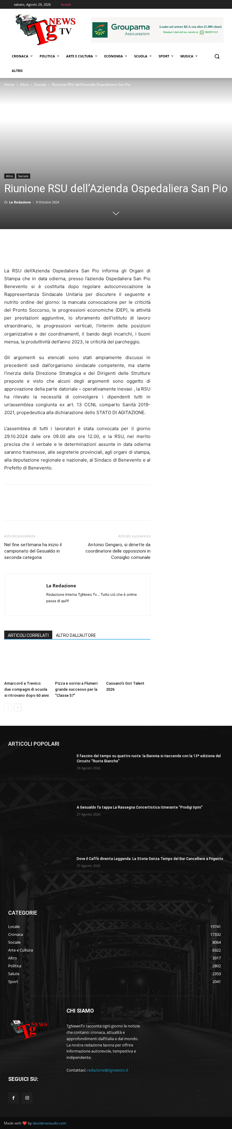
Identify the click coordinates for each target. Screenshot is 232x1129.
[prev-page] (8, 707)
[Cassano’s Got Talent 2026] (128, 663)
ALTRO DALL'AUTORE (76, 635)
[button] (217, 56)
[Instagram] (27, 1098)
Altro (24, 84)
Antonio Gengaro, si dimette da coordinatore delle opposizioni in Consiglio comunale (117, 551)
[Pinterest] (38, 250)
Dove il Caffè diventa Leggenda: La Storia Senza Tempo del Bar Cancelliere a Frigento (150, 859)
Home (9, 84)
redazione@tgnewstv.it (107, 1070)
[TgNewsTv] (45, 30)
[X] (24, 250)
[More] (66, 250)
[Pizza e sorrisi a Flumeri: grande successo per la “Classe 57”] (77, 663)
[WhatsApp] (52, 250)
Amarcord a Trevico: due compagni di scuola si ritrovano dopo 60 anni (26, 689)
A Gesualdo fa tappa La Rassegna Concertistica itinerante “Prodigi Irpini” (140, 807)
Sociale (40, 84)
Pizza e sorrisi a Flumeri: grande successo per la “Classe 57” (76, 689)
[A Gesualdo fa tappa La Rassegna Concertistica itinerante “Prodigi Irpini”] (40, 827)
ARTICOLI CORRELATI (28, 635)
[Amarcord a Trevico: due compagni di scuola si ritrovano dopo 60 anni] (26, 663)
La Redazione (20, 202)
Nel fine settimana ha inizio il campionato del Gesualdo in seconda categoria (33, 551)
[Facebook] (10, 250)
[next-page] (17, 707)
